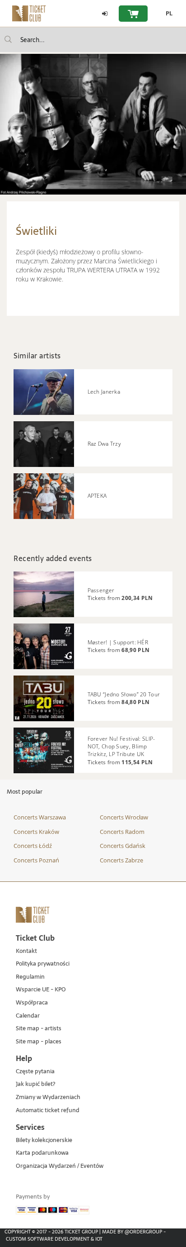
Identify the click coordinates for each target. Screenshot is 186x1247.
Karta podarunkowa (42, 1153)
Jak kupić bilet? (35, 1084)
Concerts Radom (122, 832)
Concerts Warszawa (40, 817)
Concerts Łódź (33, 846)
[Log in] (104, 13)
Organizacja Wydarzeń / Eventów (59, 1166)
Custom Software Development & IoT (54, 1239)
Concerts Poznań (36, 860)
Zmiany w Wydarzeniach (48, 1097)
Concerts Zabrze (121, 860)
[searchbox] (93, 39)
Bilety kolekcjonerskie (44, 1140)
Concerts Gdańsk (122, 846)
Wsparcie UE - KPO (41, 989)
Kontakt (26, 951)
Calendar (28, 1016)
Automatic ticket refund (47, 1110)
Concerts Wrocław (124, 817)
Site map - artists (38, 1028)
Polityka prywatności (43, 964)
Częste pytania (35, 1071)
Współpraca (32, 1003)
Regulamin (30, 977)
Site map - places (38, 1042)
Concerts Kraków (36, 832)
